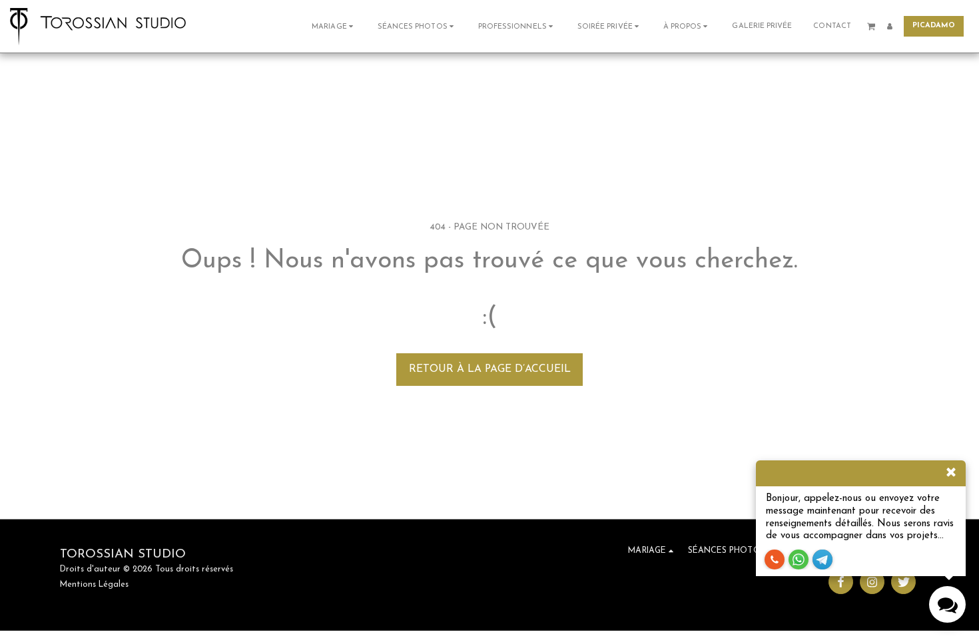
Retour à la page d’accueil (490, 369)
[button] (334, 26)
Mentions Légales (94, 585)
